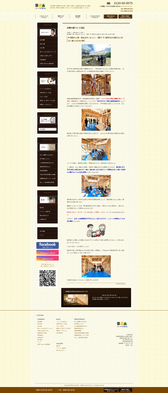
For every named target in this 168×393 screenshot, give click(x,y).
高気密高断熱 (43, 170)
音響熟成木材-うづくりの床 (47, 178)
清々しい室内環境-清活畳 (47, 182)
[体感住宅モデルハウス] (110, 390)
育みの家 (42, 44)
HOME (68, 32)
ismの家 (42, 48)
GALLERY (59, 343)
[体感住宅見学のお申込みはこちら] (96, 297)
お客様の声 (43, 219)
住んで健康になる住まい (47, 155)
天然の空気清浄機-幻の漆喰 (47, 174)
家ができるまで (60, 350)
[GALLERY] (77, 16)
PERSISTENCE (79, 319)
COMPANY (41, 319)
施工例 (42, 207)
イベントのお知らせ (45, 88)
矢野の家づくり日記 (75, 28)
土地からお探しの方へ (46, 55)
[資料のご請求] (125, 16)
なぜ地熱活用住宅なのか (47, 162)
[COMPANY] (43, 16)
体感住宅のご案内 (42, 333)
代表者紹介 (43, 59)
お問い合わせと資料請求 (47, 63)
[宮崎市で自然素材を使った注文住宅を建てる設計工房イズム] (40, 6)
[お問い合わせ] (110, 16)
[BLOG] (60, 16)
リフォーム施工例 (45, 211)
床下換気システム (45, 158)
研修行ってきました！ (46, 104)
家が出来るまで (44, 215)
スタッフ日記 (43, 96)
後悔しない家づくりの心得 (47, 100)
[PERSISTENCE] (94, 16)
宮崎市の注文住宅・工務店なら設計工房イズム (81, 385)
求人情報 (42, 231)
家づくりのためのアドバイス (48, 52)
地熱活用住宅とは (45, 166)
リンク (42, 235)
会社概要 (42, 40)
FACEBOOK (59, 333)
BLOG (58, 319)
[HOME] (123, 324)
